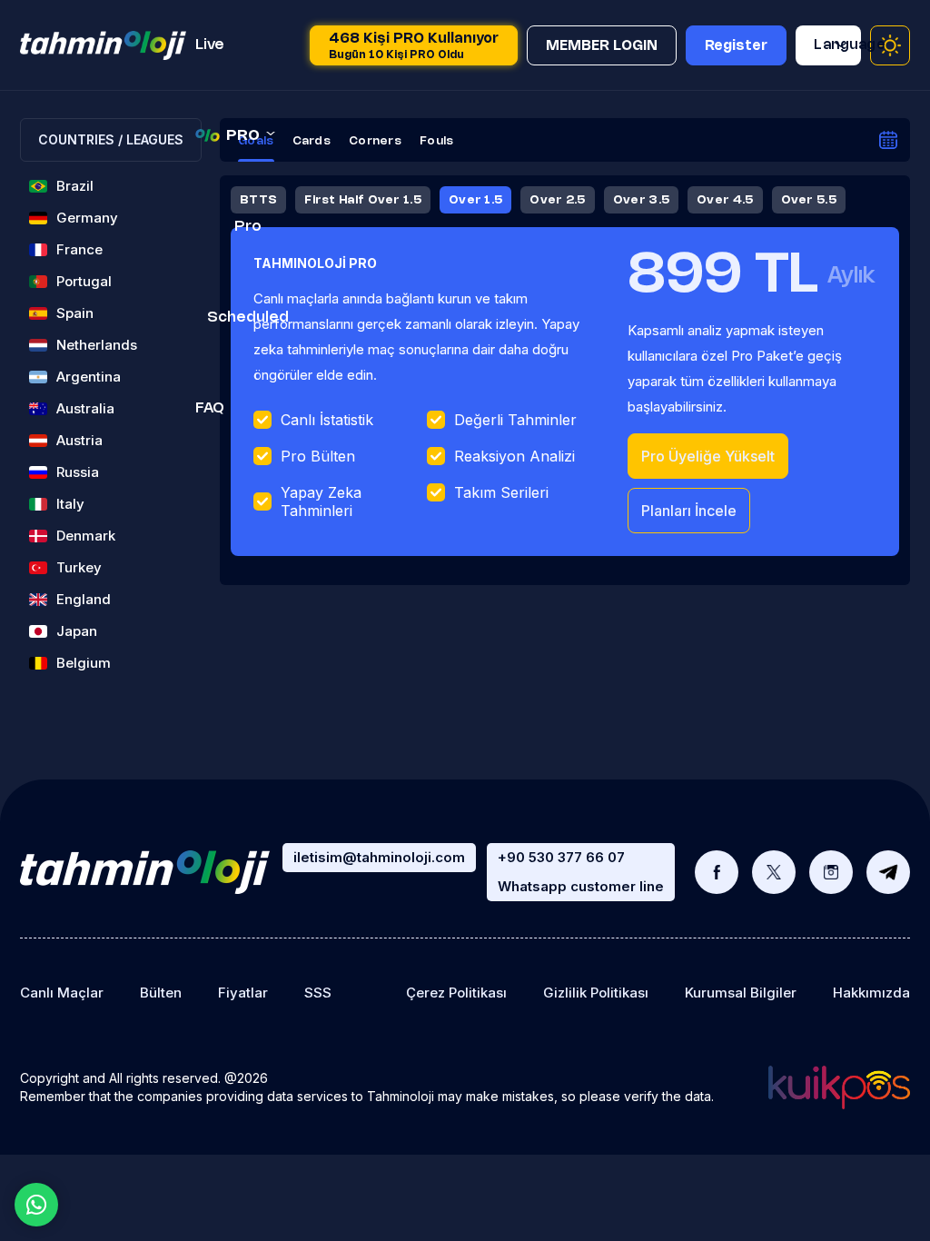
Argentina (88, 376)
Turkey (79, 567)
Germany (87, 217)
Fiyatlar (243, 992)
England (83, 599)
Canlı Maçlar (62, 992)
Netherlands (96, 344)
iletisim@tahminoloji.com (379, 857)
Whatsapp (36, 1204)
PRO (243, 136)
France (79, 249)
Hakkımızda (871, 992)
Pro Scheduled (248, 272)
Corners (375, 140)
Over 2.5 (557, 199)
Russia (77, 472)
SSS (317, 992)
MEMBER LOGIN (602, 46)
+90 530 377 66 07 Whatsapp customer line (581, 872)
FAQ (209, 408)
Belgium (83, 662)
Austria (79, 440)
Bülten (161, 992)
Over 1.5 (475, 199)
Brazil (75, 185)
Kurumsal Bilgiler (740, 992)
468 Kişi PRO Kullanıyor (414, 46)
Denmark (85, 535)
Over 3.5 (641, 199)
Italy (70, 503)
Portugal (84, 281)
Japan (76, 631)
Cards (311, 140)
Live (209, 45)
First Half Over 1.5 (362, 199)
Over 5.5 (808, 199)
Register (736, 46)
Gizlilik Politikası (595, 992)
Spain (75, 313)
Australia (85, 408)
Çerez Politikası (456, 992)
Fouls (437, 140)
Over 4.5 (725, 199)
